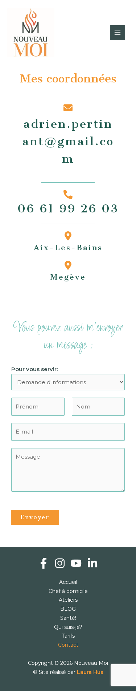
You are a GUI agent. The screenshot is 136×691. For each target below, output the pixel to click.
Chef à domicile (68, 591)
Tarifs (68, 636)
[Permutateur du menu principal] (117, 33)
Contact (68, 645)
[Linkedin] (92, 563)
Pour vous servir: (34, 369)
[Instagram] (59, 563)
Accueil (68, 582)
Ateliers (68, 600)
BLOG (68, 609)
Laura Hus (90, 672)
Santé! (68, 618)
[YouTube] (76, 563)
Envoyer (35, 517)
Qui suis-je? (68, 627)
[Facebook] (43, 563)
